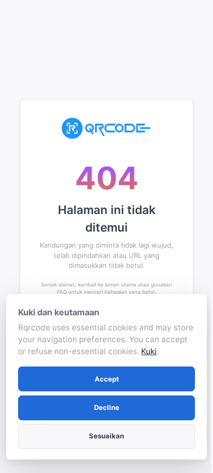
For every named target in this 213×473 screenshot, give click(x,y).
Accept (107, 379)
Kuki (149, 351)
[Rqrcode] (106, 128)
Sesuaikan (106, 436)
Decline (106, 407)
